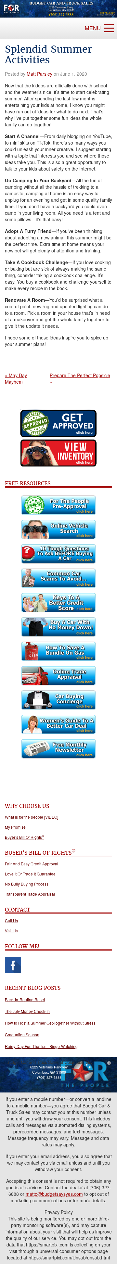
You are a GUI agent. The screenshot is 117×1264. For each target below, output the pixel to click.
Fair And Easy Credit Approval (31, 864)
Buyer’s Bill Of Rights (24, 837)
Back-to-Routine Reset (25, 999)
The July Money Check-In (27, 1011)
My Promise (15, 827)
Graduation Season (22, 1034)
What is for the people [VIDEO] (31, 817)
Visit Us (11, 931)
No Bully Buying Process (26, 884)
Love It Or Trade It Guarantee (30, 874)
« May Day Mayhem (16, 378)
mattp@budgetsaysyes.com (54, 1194)
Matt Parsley (39, 73)
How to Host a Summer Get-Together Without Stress (50, 1023)
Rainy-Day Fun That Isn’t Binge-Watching (41, 1046)
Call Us (11, 921)
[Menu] (109, 28)
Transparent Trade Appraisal (30, 894)
